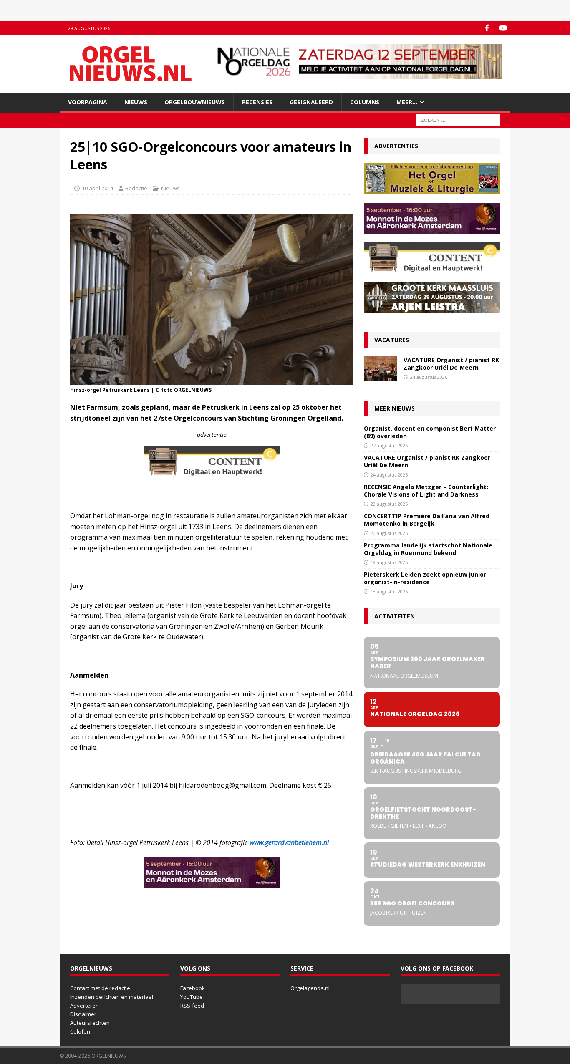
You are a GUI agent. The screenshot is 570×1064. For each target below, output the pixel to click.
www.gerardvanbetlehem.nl (289, 842)
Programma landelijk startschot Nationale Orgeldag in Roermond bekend (428, 549)
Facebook (192, 988)
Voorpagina (87, 102)
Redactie (136, 188)
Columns (364, 102)
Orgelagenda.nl (310, 988)
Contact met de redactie (100, 988)
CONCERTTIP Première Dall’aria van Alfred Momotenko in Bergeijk (426, 519)
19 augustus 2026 (389, 562)
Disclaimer (83, 1014)
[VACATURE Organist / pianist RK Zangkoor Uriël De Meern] (380, 368)
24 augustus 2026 (428, 377)
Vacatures (391, 340)
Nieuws (135, 102)
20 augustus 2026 (389, 533)
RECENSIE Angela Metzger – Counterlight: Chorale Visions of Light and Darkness (426, 490)
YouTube (191, 997)
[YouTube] (503, 28)
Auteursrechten (90, 1022)
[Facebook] (486, 28)
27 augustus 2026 (389, 445)
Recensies (257, 102)
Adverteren (84, 1005)
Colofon (80, 1031)
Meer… (406, 102)
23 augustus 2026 (389, 504)
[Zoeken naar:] (458, 120)
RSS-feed (192, 1005)
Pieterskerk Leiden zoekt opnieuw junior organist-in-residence (425, 578)
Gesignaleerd (311, 102)
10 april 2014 (97, 188)
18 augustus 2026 (389, 591)
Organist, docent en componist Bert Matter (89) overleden (430, 432)
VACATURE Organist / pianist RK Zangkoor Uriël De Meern (451, 363)
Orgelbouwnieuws (194, 102)
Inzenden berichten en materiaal (111, 997)
